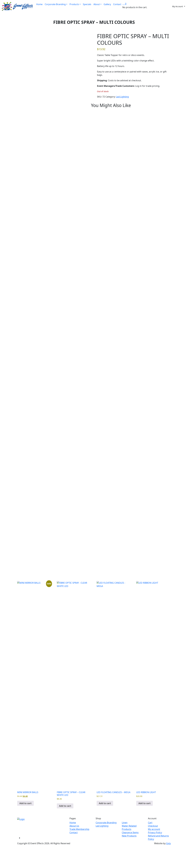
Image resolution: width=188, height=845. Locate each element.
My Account (177, 6)
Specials (87, 4)
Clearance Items (130, 832)
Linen (124, 822)
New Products (129, 835)
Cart (150, 822)
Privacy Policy (155, 832)
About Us (74, 825)
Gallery (107, 4)
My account (154, 829)
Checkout (153, 825)
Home (39, 4)
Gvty (168, 843)
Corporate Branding (55, 4)
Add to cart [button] (25, 803)
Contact (117, 4)
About (96, 4)
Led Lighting (122, 96)
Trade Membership (79, 829)
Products (74, 4)
